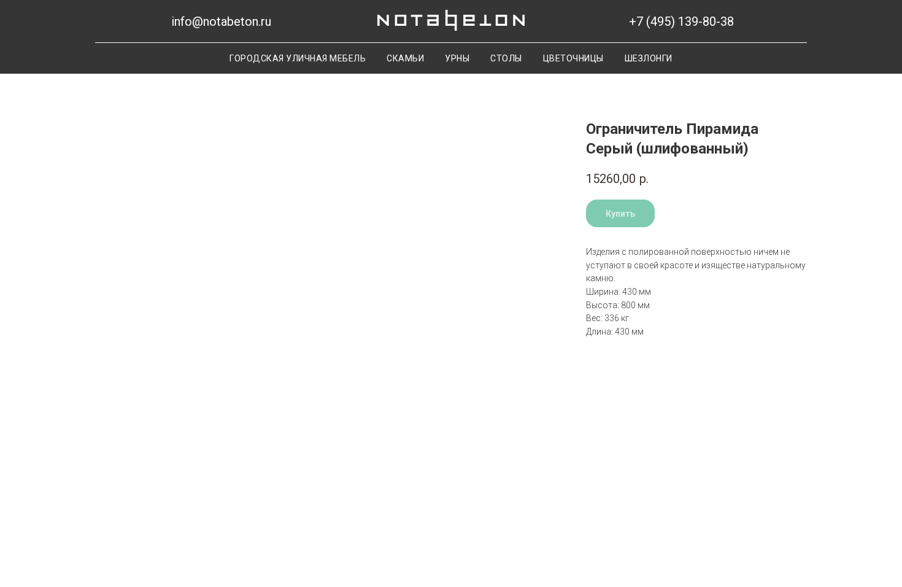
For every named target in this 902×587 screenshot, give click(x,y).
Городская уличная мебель (297, 58)
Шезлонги (649, 58)
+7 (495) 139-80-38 (681, 21)
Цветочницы (573, 58)
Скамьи (405, 58)
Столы (506, 58)
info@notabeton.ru (221, 21)
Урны (457, 58)
